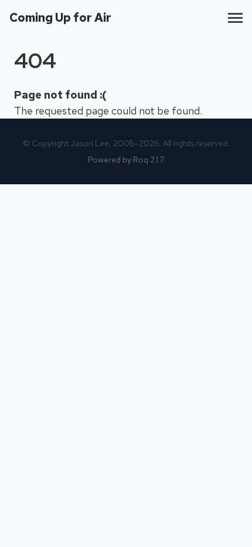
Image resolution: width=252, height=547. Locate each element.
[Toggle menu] (235, 18)
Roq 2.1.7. (149, 159)
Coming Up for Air (60, 17)
